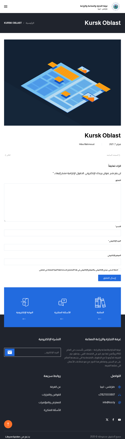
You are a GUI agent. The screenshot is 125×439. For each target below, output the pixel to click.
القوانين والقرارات (51, 394)
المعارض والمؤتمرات (50, 402)
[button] (5, 6)
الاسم (118, 226)
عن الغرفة (55, 386)
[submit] (9, 352)
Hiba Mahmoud (86, 144)
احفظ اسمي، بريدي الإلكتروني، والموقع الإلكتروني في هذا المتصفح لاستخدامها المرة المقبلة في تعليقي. (78, 270)
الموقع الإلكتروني (114, 255)
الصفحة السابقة (112, 155)
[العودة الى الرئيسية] (100, 6)
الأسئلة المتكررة (52, 410)
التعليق (118, 180)
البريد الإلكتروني (114, 241)
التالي (8, 155)
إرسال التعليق (109, 278)
